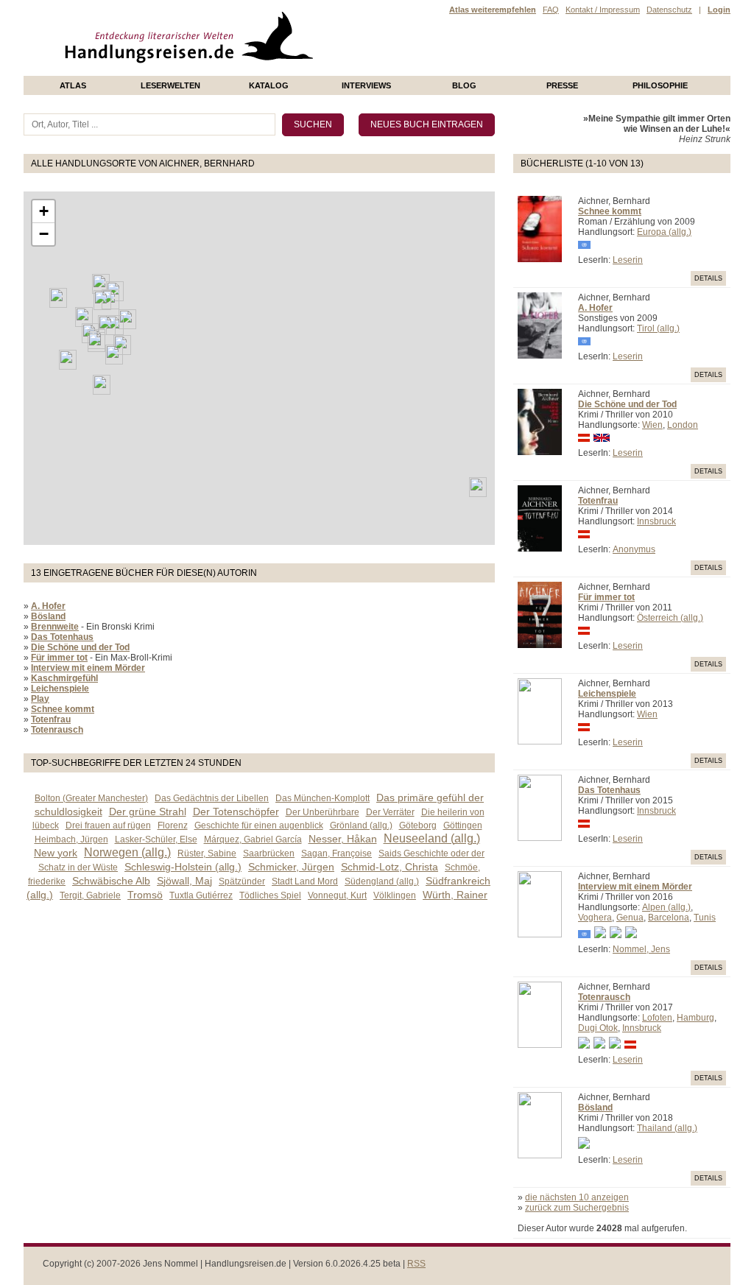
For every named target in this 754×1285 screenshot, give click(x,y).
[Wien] (127, 319)
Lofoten (657, 1018)
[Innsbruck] (107, 325)
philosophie (660, 85)
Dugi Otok (598, 1028)
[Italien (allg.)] (114, 355)
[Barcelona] (68, 360)
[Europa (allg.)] (84, 317)
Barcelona (668, 917)
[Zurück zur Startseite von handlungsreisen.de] (296, 71)
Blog (464, 85)
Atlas (73, 85)
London (682, 425)
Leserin (628, 260)
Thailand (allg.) (667, 1128)
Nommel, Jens (641, 949)
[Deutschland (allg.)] (102, 300)
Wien (652, 425)
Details (708, 278)
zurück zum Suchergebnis (577, 1208)
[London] (58, 298)
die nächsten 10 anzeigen (577, 1197)
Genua (630, 917)
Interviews (366, 85)
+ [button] (44, 211)
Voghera (595, 917)
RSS (416, 1263)
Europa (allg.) (664, 232)
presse (562, 85)
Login (719, 9)
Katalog (269, 85)
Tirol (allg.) (658, 328)
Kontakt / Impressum (603, 9)
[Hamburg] (101, 284)
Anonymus (634, 549)
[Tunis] (101, 385)
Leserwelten (170, 85)
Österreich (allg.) (670, 618)
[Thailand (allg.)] (478, 487)
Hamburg (695, 1018)
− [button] (44, 234)
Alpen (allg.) (666, 907)
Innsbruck (656, 521)
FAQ (551, 9)
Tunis (705, 917)
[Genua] (96, 342)
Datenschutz (669, 9)
